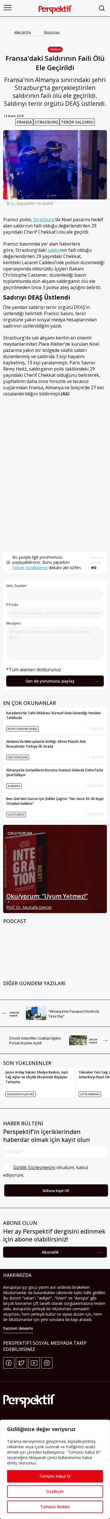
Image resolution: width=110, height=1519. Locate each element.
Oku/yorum (20, 833)
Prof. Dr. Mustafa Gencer (29, 907)
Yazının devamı (18, 1328)
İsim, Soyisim (16, 585)
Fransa (55, 49)
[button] (7, 7)
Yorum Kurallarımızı (30, 567)
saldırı (54, 250)
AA (13, 203)
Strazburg (46, 122)
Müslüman (52, 32)
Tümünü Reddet (55, 1506)
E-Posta (12, 604)
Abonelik (50, 1252)
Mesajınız (13, 623)
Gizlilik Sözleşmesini (34, 1167)
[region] (55, 1469)
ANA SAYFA (22, 32)
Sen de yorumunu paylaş (50, 681)
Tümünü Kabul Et (55, 1476)
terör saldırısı (77, 122)
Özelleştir (55, 1491)
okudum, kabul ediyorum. (46, 1171)
